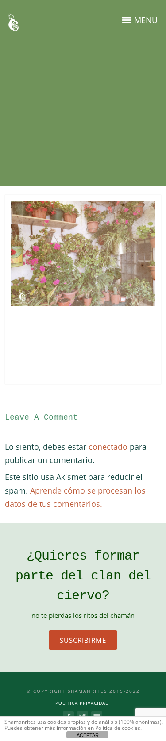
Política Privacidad (82, 703)
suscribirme (83, 640)
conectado (108, 446)
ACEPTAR (88, 735)
